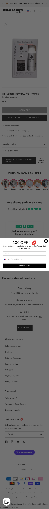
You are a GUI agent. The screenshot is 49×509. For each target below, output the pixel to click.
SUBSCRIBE (24, 266)
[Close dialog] (45, 240)
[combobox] (6, 259)
